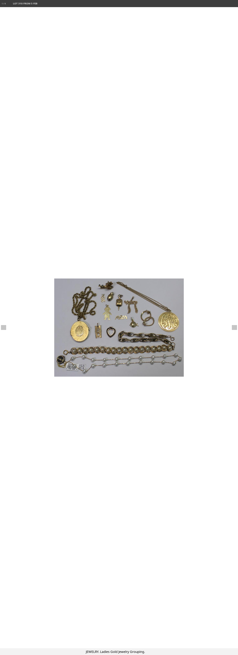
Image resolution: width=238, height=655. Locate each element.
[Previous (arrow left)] (5, 327)
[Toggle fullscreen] (220, 3)
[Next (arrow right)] (232, 327)
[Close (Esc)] (234, 3)
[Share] (227, 3)
